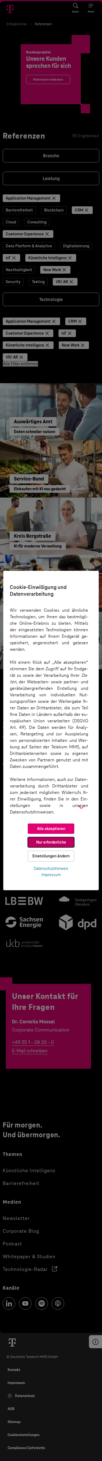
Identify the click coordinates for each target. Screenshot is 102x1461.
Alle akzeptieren (51, 828)
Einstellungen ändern (51, 856)
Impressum (51, 874)
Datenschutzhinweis (51, 868)
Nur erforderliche (51, 842)
